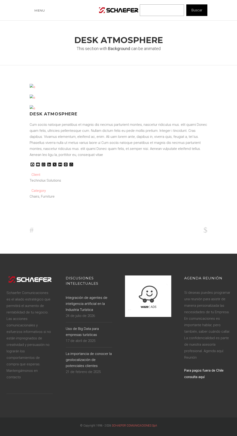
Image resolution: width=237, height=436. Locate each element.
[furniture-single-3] (32, 97)
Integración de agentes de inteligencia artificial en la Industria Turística (86, 304)
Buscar (196, 10)
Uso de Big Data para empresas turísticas (82, 332)
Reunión (190, 357)
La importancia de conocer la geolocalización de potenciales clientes (89, 360)
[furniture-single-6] (32, 108)
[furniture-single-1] (32, 87)
